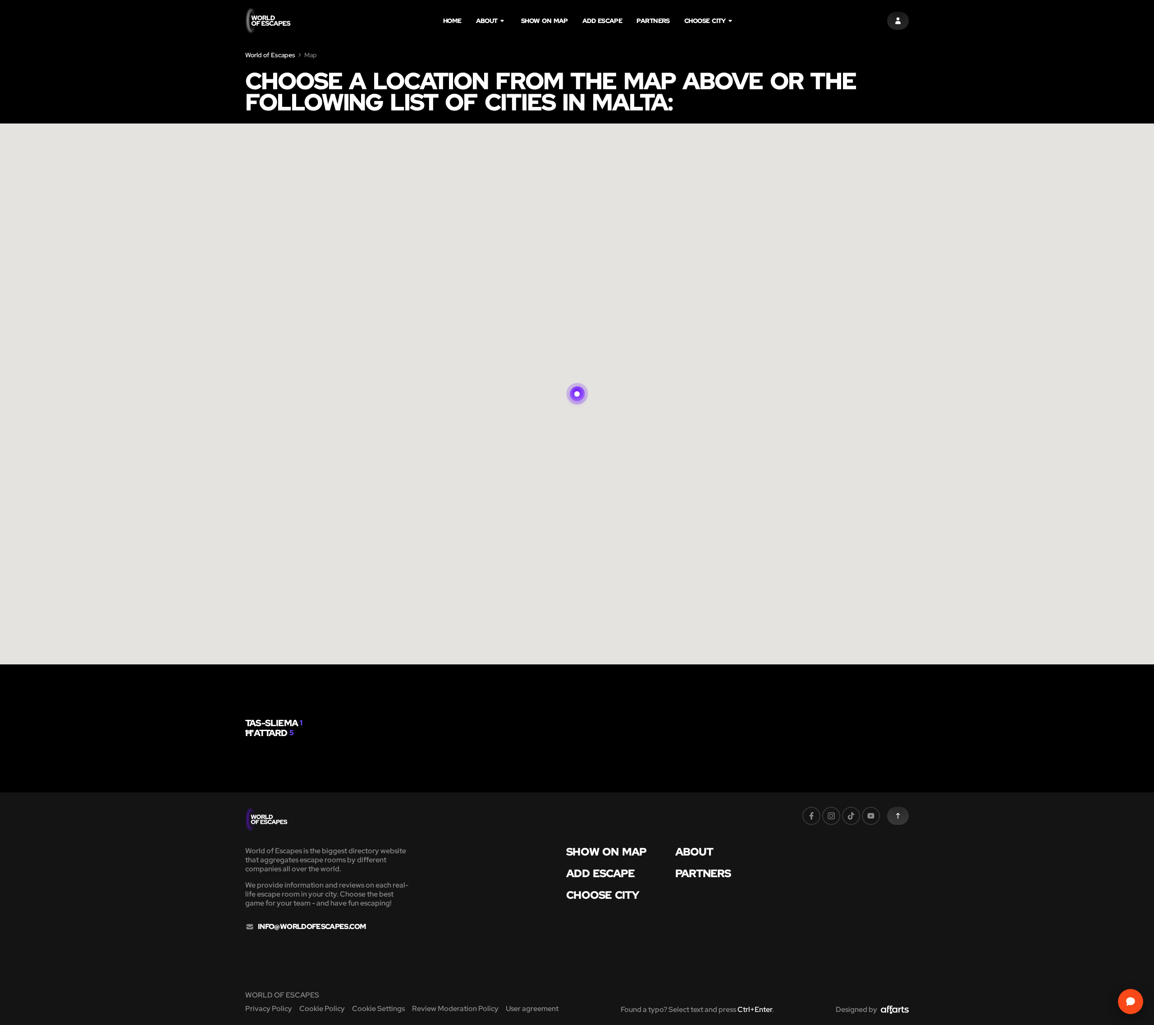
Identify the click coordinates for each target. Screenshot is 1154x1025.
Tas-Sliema (271, 723)
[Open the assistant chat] (1130, 1001)
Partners (653, 20)
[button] (577, 383)
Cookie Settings (378, 1008)
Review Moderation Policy (455, 1008)
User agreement (532, 1008)
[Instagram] (831, 816)
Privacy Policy (268, 1008)
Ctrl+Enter (754, 1009)
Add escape (602, 20)
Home (452, 20)
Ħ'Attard (266, 733)
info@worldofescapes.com (312, 926)
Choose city (705, 21)
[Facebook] (811, 816)
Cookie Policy (322, 1008)
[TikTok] (851, 816)
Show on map (544, 20)
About (487, 21)
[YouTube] (871, 816)
